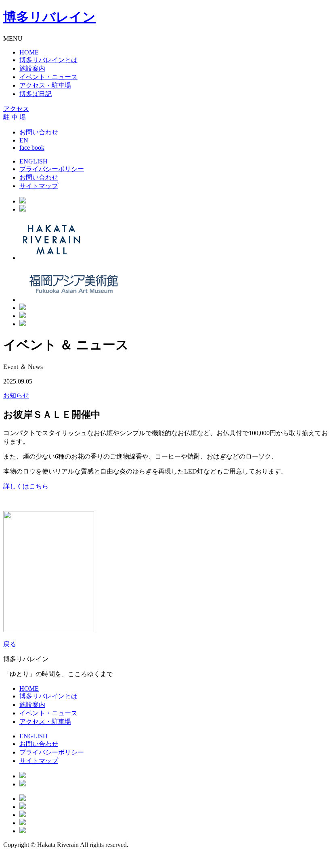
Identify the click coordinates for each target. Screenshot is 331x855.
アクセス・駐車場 (45, 85)
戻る (9, 644)
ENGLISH (33, 161)
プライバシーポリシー (51, 169)
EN (23, 140)
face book (31, 147)
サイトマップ (38, 185)
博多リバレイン (49, 17)
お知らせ (16, 395)
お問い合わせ (38, 132)
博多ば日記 (35, 93)
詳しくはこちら (25, 486)
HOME (29, 52)
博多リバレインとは (48, 60)
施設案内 (32, 68)
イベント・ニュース (48, 76)
